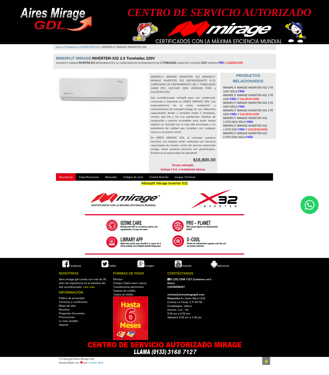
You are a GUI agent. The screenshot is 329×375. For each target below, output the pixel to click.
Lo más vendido (68, 320)
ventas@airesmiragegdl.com (185, 294)
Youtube (187, 265)
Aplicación (223, 265)
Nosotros (64, 309)
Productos (71, 47)
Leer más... (90, 286)
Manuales (111, 177)
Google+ (149, 265)
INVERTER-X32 (90, 47)
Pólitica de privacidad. (72, 298)
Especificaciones (89, 177)
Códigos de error (133, 177)
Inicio (59, 47)
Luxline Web (95, 362)
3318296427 (177, 286)
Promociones (67, 317)
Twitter (112, 265)
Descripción (66, 177)
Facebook (75, 265)
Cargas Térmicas (185, 177)
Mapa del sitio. (67, 305)
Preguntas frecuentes (72, 313)
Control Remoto (158, 177)
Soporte (63, 324)
